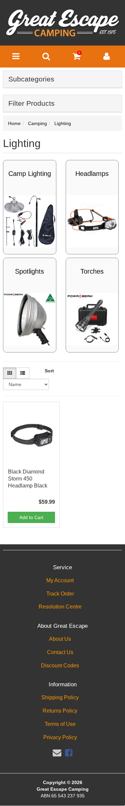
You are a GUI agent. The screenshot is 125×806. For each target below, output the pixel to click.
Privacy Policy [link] (60, 737)
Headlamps (92, 173)
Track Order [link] (60, 594)
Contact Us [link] (60, 652)
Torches (92, 271)
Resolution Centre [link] (60, 606)
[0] (76, 58)
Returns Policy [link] (60, 711)
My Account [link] (60, 580)
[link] (68, 753)
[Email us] (57, 753)
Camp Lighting (29, 173)
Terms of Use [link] (60, 724)
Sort (48, 370)
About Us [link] (60, 639)
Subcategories (31, 79)
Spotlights (29, 271)
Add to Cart (31, 517)
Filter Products (31, 103)
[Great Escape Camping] (62, 23)
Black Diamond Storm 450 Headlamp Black (27, 478)
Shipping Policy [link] (60, 697)
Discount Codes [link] (60, 665)
